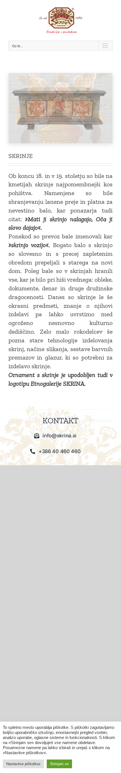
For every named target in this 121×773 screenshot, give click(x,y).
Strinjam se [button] (59, 764)
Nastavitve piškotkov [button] (23, 764)
